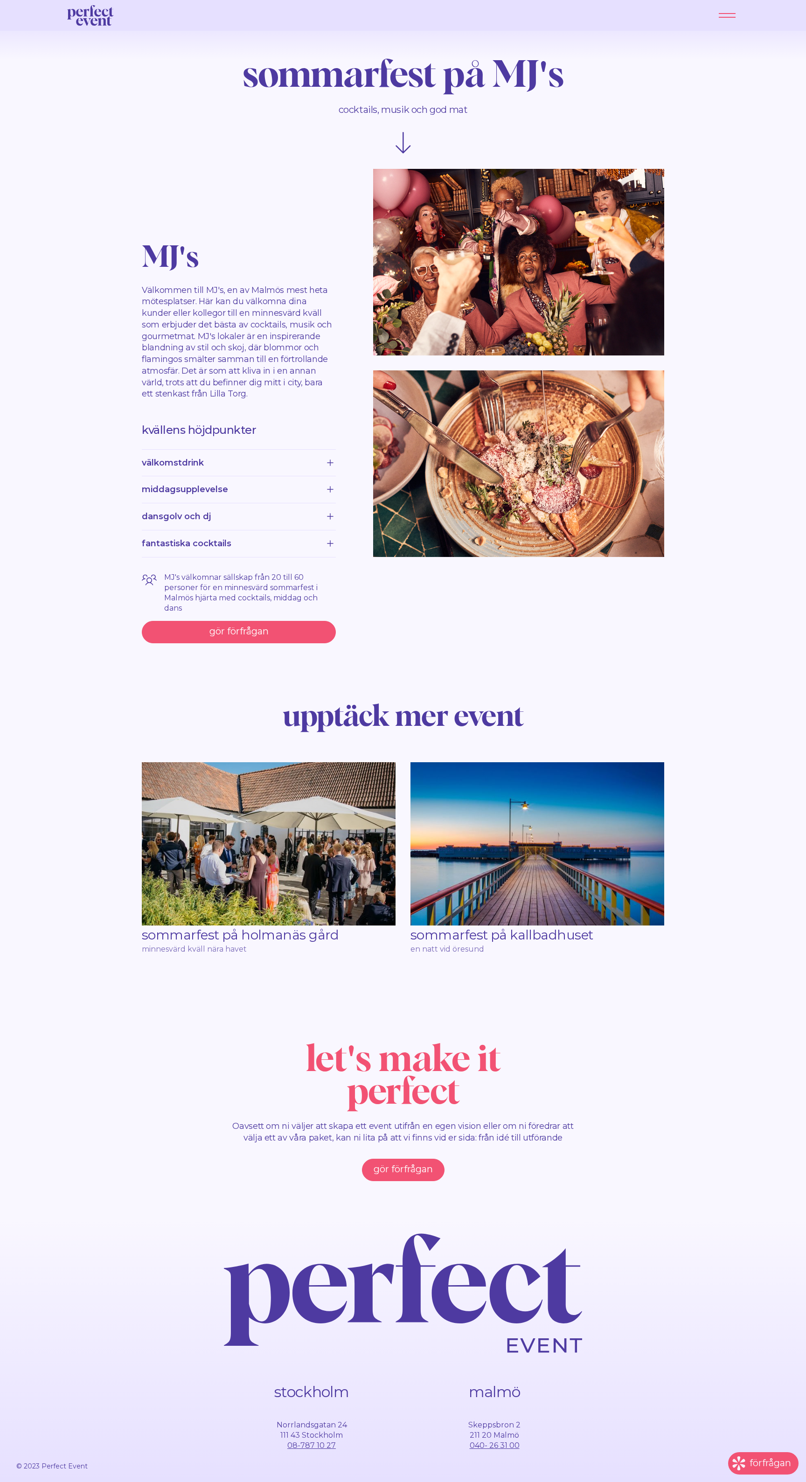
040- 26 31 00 (495, 1445)
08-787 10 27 (311, 1445)
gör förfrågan (239, 631)
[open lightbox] (518, 262)
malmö (495, 1392)
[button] (727, 15)
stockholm (311, 1392)
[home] (90, 15)
